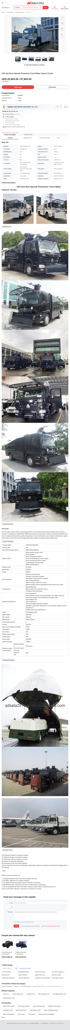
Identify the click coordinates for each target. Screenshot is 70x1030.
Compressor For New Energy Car (43, 978)
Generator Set (5, 975)
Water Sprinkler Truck (43, 994)
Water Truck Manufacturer (51, 1010)
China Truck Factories (9, 1006)
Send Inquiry (18, 87)
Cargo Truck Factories (39, 1006)
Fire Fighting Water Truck (59, 994)
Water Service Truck (21, 1010)
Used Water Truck (7, 1010)
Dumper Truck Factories (54, 1006)
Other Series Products (57, 978)
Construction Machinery (8, 978)
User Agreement (44, 1023)
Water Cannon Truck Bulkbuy (46, 1014)
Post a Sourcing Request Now (51, 926)
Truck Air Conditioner (23, 978)
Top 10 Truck (21, 1014)
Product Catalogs (26, 968)
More (3, 1017)
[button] (62, 137)
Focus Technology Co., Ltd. (24, 1023)
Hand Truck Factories (23, 1006)
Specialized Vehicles (23, 972)
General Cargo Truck (17, 994)
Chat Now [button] (53, 87)
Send (16, 926)
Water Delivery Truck (35, 1010)
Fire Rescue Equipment (58, 972)
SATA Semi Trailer (56, 975)
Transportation (9, 12)
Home (3, 12)
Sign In (4, 127)
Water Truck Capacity (8, 1014)
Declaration (52, 1023)
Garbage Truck (30, 994)
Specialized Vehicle (19, 12)
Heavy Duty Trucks (40, 972)
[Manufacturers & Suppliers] (35, 3)
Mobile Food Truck (40, 975)
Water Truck (28, 12)
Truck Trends (31, 1014)
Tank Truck (6, 994)
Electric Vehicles (22, 975)
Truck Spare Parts (6, 972)
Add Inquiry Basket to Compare (35, 65)
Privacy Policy (60, 1023)
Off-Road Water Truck (9, 998)
